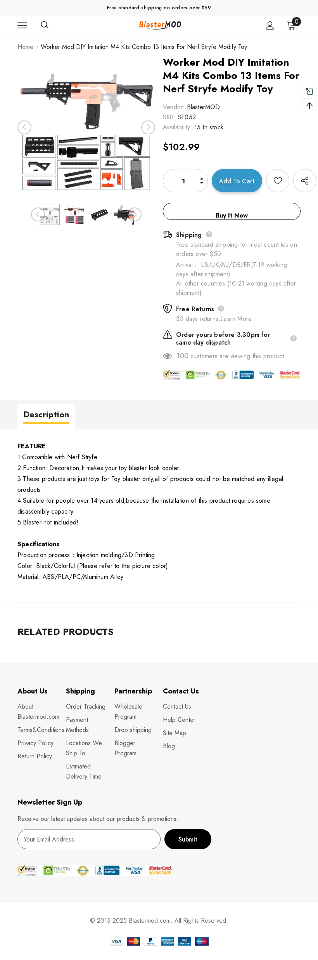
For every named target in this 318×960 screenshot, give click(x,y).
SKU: (169, 117)
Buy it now (232, 215)
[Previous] (24, 127)
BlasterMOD (203, 107)
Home (25, 46)
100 (182, 356)
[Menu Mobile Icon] (22, 25)
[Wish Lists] (277, 180)
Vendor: (174, 107)
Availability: (177, 127)
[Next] (148, 127)
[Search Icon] (52, 25)
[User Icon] (270, 25)
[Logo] (160, 25)
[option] (86, 127)
